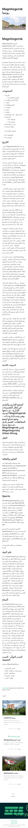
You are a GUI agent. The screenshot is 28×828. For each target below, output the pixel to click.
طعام (15, 813)
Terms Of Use (14, 823)
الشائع (11, 810)
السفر (4, 696)
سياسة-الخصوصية (8, 813)
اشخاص (21, 807)
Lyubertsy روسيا (10, 718)
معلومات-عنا (20, 813)
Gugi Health (5, 688)
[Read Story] (19, 729)
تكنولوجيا (20, 810)
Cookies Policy (14, 820)
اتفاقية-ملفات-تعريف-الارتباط (11, 807)
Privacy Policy (14, 822)
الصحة (15, 810)
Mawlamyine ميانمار (11, 773)
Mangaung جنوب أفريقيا (12, 740)
